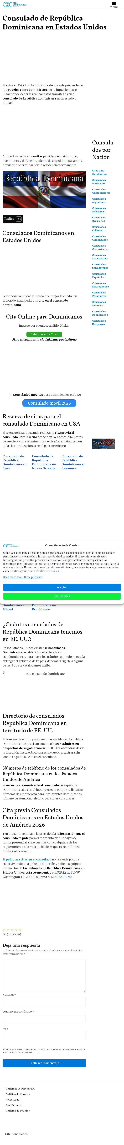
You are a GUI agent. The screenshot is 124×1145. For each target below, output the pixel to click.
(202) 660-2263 (61, 877)
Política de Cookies (47, 571)
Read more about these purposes (22, 577)
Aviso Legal (13, 1099)
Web (5, 1028)
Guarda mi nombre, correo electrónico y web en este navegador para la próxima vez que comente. (44, 1051)
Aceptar (62, 587)
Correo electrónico (18, 1011)
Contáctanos (14, 1105)
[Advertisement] (44, 59)
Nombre (9, 994)
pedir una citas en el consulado (28, 859)
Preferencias (62, 596)
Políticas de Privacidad (20, 1088)
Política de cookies (18, 1110)
